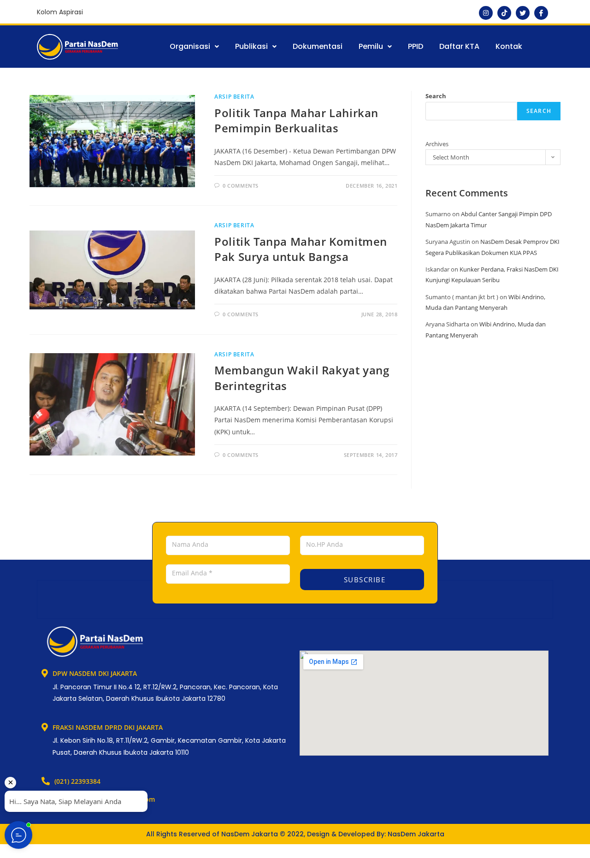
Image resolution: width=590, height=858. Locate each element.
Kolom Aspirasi (60, 12)
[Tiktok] (504, 13)
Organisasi (190, 46)
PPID (415, 46)
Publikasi (251, 46)
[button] (194, 46)
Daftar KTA (459, 46)
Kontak (509, 46)
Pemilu (371, 46)
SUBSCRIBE (363, 579)
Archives (436, 144)
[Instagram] (486, 13)
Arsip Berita (234, 97)
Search (435, 96)
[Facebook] (541, 13)
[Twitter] (523, 13)
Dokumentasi (317, 46)
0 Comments (241, 185)
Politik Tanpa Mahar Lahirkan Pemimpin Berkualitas (296, 120)
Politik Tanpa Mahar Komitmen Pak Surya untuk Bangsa (300, 249)
